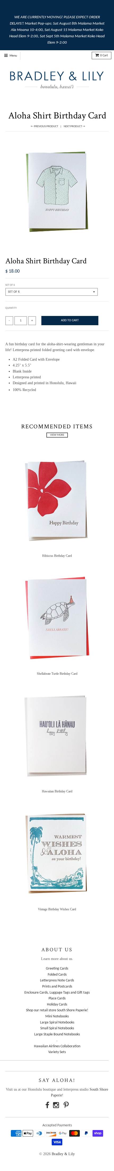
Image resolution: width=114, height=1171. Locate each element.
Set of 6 (10, 285)
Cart (104, 55)
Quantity (11, 308)
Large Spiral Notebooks (57, 1023)
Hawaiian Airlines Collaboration (57, 1046)
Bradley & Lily (63, 1154)
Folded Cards (57, 975)
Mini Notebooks (57, 1016)
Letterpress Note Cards (57, 980)
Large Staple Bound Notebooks (57, 1034)
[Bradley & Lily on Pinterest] (66, 1106)
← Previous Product (44, 126)
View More (57, 435)
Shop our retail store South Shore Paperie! (57, 1010)
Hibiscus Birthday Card (57, 556)
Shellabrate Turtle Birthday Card (57, 674)
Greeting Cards (57, 969)
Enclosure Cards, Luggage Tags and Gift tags (57, 993)
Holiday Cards (57, 1005)
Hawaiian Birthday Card (57, 791)
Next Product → (74, 126)
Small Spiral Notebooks (57, 1028)
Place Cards (57, 998)
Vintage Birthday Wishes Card (57, 909)
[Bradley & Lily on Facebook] (47, 1106)
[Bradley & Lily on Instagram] (56, 1106)
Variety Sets (57, 1052)
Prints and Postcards (57, 987)
